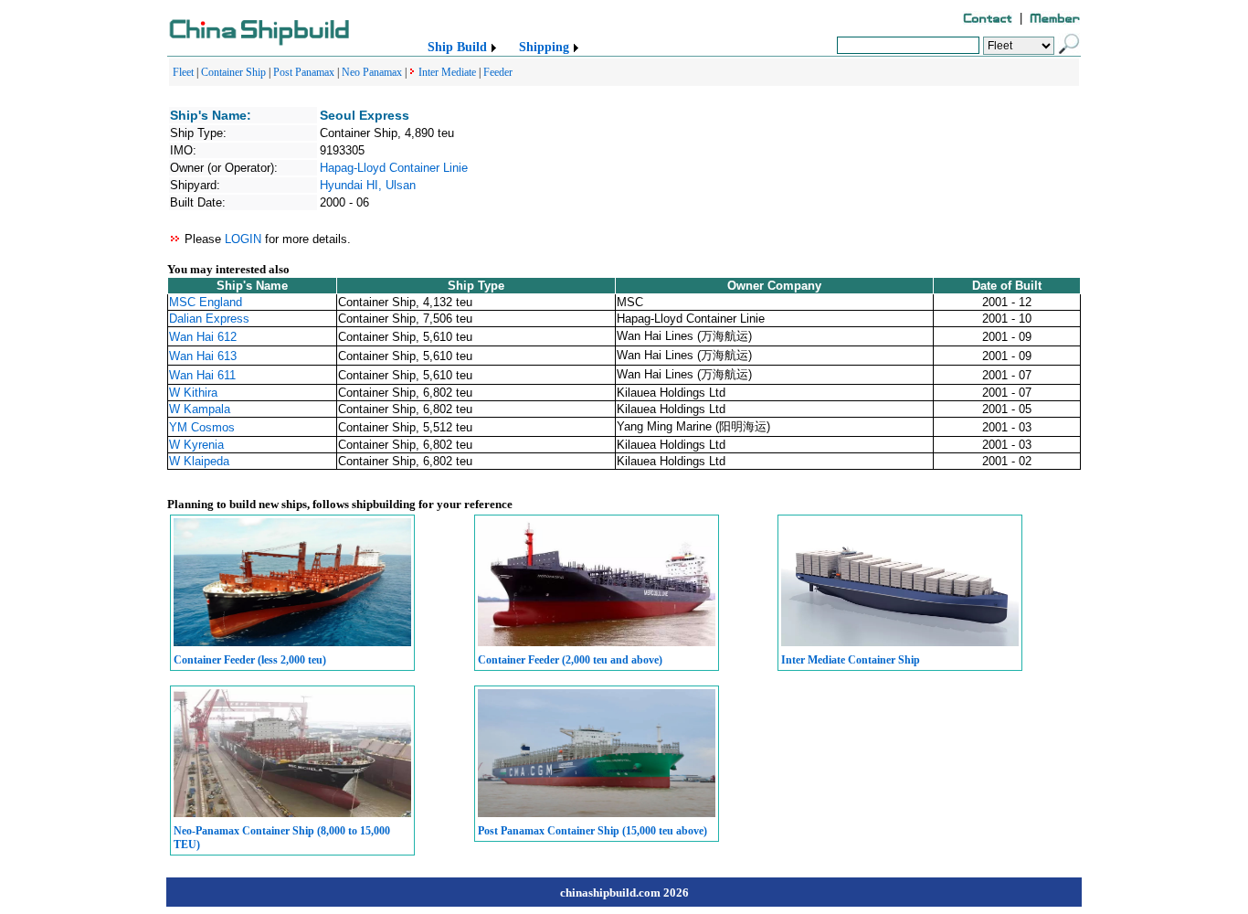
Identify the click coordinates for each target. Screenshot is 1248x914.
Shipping (544, 47)
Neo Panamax (372, 72)
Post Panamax (303, 72)
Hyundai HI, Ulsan (368, 185)
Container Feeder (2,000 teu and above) (570, 660)
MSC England (205, 302)
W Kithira (193, 392)
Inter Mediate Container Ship (850, 660)
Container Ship (233, 72)
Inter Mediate (447, 72)
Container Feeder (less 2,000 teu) (250, 660)
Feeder (498, 72)
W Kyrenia (196, 445)
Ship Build (457, 47)
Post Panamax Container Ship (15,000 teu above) (592, 830)
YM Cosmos (202, 427)
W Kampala (199, 409)
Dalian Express (209, 318)
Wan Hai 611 (202, 375)
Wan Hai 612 (203, 337)
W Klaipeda (199, 461)
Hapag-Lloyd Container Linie (394, 168)
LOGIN (243, 239)
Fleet (183, 72)
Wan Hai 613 (203, 356)
